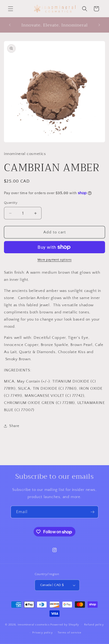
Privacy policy (42, 632)
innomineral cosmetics (34, 624)
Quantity (10, 203)
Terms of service (69, 632)
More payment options (55, 259)
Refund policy (94, 624)
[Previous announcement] (10, 25)
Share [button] (14, 426)
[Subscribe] (92, 512)
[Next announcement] (99, 25)
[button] (10, 9)
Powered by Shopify (64, 624)
